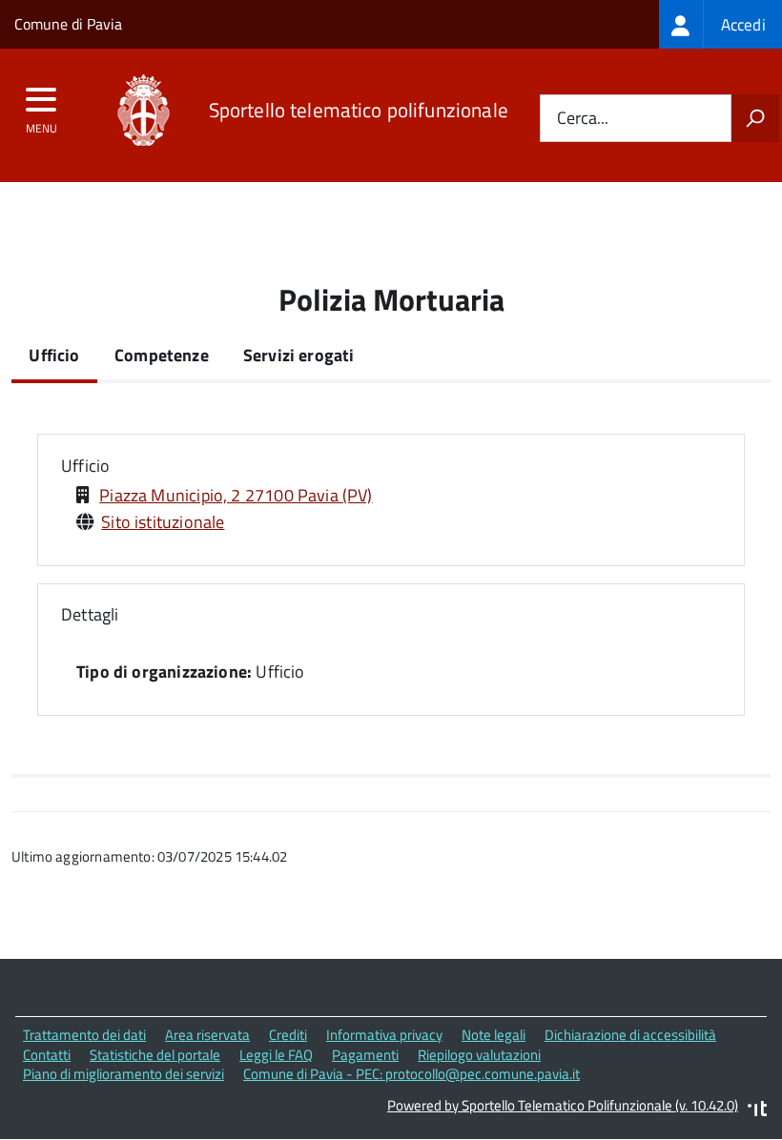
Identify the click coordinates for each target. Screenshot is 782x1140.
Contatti (47, 1055)
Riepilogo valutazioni (479, 1055)
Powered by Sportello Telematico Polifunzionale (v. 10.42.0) (562, 1105)
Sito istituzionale (162, 522)
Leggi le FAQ (276, 1055)
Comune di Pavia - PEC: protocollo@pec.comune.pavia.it (411, 1074)
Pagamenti (365, 1055)
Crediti (288, 1035)
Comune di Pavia (68, 23)
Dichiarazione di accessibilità (630, 1035)
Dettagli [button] (89, 614)
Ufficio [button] (85, 465)
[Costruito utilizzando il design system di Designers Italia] (757, 1111)
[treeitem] (720, 24)
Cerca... (582, 119)
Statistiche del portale (155, 1055)
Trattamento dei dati (84, 1035)
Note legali (493, 1035)
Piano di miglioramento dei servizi (123, 1074)
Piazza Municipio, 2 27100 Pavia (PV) (235, 495)
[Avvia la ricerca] (755, 118)
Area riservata (207, 1035)
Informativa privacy (384, 1035)
